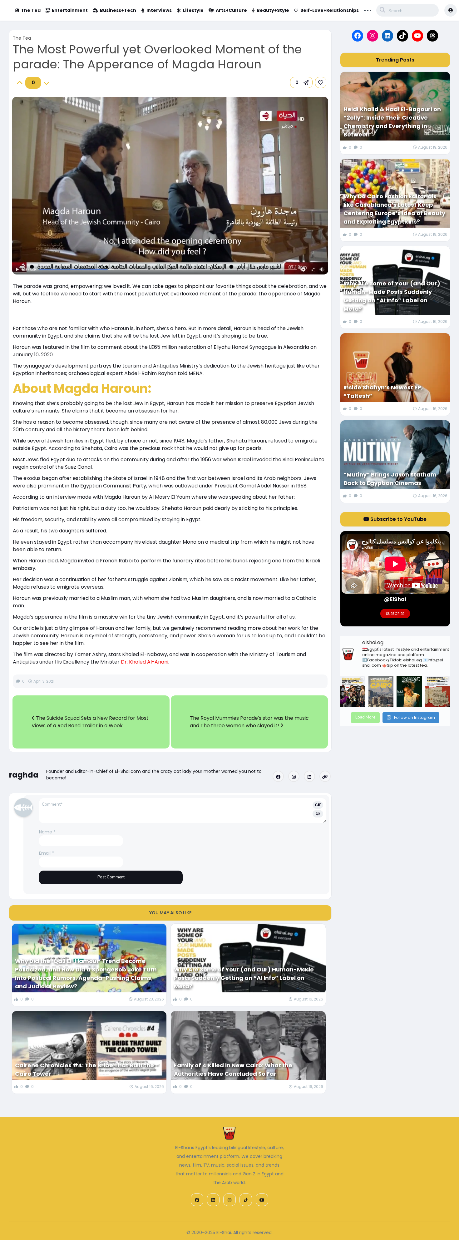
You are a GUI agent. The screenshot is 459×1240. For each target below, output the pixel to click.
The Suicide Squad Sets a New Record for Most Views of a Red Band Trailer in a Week (90, 721)
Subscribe (395, 613)
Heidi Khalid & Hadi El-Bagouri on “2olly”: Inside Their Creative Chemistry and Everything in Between (392, 121)
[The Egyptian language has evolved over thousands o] (437, 691)
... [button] (367, 9)
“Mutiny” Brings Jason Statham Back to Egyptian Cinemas (390, 479)
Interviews (159, 10)
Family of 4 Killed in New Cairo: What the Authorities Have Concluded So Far (233, 1069)
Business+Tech (118, 10)
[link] (320, 82)
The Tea (31, 10)
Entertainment (70, 10)
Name (47, 832)
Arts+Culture (231, 10)
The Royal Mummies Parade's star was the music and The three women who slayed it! (249, 721)
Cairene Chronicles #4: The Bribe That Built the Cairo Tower (84, 1069)
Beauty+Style (273, 10)
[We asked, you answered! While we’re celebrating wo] (352, 691)
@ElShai (395, 599)
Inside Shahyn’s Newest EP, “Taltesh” (383, 391)
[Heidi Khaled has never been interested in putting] (409, 691)
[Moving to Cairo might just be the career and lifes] (380, 691)
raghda (23, 775)
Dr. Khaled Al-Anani (144, 661)
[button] (301, 82)
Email (46, 853)
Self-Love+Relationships (329, 10)
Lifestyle (193, 10)
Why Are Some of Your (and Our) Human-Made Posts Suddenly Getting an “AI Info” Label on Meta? (244, 978)
